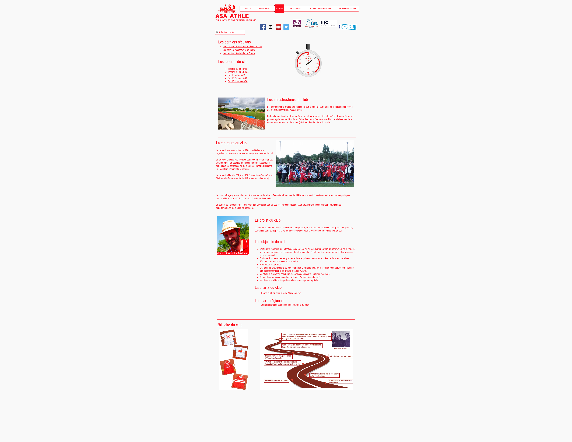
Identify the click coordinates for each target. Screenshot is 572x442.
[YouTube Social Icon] (278, 27)
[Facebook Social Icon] (263, 27)
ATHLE (239, 16)
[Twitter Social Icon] (286, 27)
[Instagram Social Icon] (270, 27)
